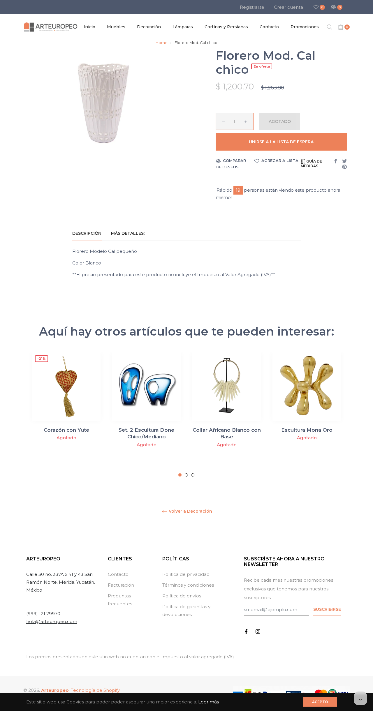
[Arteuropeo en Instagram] (258, 631)
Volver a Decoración (190, 511)
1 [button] (180, 475)
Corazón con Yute (66, 430)
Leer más (208, 702)
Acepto (320, 702)
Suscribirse (327, 609)
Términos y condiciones (188, 585)
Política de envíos (181, 596)
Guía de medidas (311, 163)
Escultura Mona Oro (306, 430)
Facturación (121, 585)
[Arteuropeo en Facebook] (246, 631)
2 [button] (186, 475)
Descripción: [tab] (87, 233)
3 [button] (192, 475)
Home (162, 42)
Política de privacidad (186, 574)
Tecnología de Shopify (95, 690)
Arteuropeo (55, 690)
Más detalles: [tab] (128, 233)
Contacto (118, 574)
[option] (66, 411)
